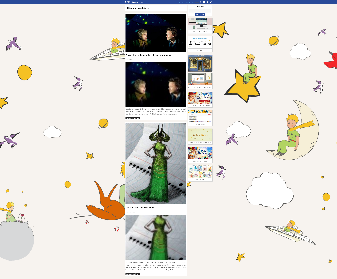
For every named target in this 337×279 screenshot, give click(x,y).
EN (183, 2)
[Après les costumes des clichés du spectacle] (155, 33)
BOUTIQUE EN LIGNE (200, 32)
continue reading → (133, 118)
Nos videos (200, 124)
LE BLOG (142, 2)
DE (187, 2)
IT (189, 2)
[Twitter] (210, 2)
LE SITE (200, 50)
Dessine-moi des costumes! (140, 207)
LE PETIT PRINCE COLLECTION (200, 87)
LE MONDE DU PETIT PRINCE (200, 142)
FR (179, 2)
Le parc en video (200, 161)
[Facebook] (207, 2)
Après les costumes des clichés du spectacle (149, 54)
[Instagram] (200, 2)
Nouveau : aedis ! (200, 179)
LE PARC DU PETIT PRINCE (200, 106)
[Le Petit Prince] (131, 2)
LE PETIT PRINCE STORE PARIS (200, 69)
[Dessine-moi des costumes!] (155, 163)
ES (193, 2)
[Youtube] (204, 2)
